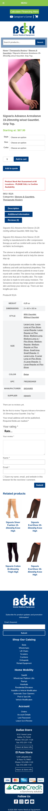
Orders (24, 712)
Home (5, 50)
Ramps (24, 681)
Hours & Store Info (24, 747)
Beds (24, 645)
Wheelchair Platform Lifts (24, 678)
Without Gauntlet (31, 317)
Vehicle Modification (24, 700)
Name (6, 458)
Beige (26, 374)
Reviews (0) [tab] (13, 220)
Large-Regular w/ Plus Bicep (33, 333)
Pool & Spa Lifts (24, 696)
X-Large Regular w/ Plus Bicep (33, 364)
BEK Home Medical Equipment (27, 809)
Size (6, 142)
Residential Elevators (24, 687)
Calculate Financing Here (24, 11)
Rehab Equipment (24, 663)
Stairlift (24, 675)
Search (40, 42)
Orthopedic (24, 660)
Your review (8, 436)
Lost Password (24, 718)
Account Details (24, 715)
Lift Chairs (24, 651)
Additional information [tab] (18, 214)
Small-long (34, 350)
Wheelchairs (24, 648)
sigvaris (27, 396)
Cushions (24, 657)
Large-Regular (30, 330)
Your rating (10, 426)
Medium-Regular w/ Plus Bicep (31, 347)
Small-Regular (30, 353)
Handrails (24, 684)
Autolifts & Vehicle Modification (24, 690)
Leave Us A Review (24, 721)
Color (6, 147)
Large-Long (29, 324)
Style (6, 137)
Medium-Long (36, 336)
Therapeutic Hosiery (18, 50)
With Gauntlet (30, 314)
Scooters (24, 654)
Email (6, 467)
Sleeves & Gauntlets (24, 197)
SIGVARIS (28, 388)
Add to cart (21, 159)
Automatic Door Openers (24, 693)
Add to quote (11, 168)
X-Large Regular (31, 362)
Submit (24, 633)
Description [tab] (13, 208)
